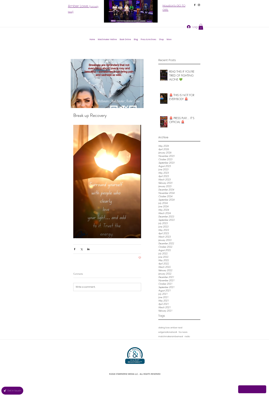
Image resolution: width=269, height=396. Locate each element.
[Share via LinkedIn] (88, 249)
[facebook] (194, 5)
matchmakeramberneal (170, 336)
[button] (200, 27)
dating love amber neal (170, 327)
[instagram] (199, 5)
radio (187, 336)
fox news (183, 332)
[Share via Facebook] (74, 249)
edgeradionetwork (167, 332)
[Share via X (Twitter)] (81, 249)
